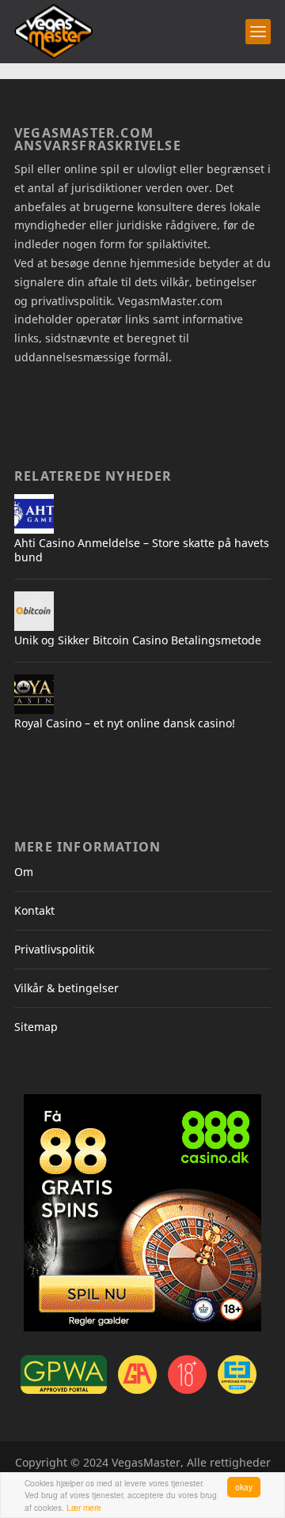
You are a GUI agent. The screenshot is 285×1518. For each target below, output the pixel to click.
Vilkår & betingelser (66, 987)
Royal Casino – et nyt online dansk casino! (124, 723)
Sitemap (36, 1026)
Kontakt (34, 910)
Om (23, 871)
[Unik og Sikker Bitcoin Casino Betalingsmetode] (34, 611)
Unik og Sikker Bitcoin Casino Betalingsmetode (137, 640)
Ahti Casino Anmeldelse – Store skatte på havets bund (141, 550)
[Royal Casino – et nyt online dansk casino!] (34, 694)
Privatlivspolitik (54, 949)
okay (244, 1487)
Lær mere (83, 1507)
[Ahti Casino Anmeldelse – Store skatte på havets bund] (34, 514)
